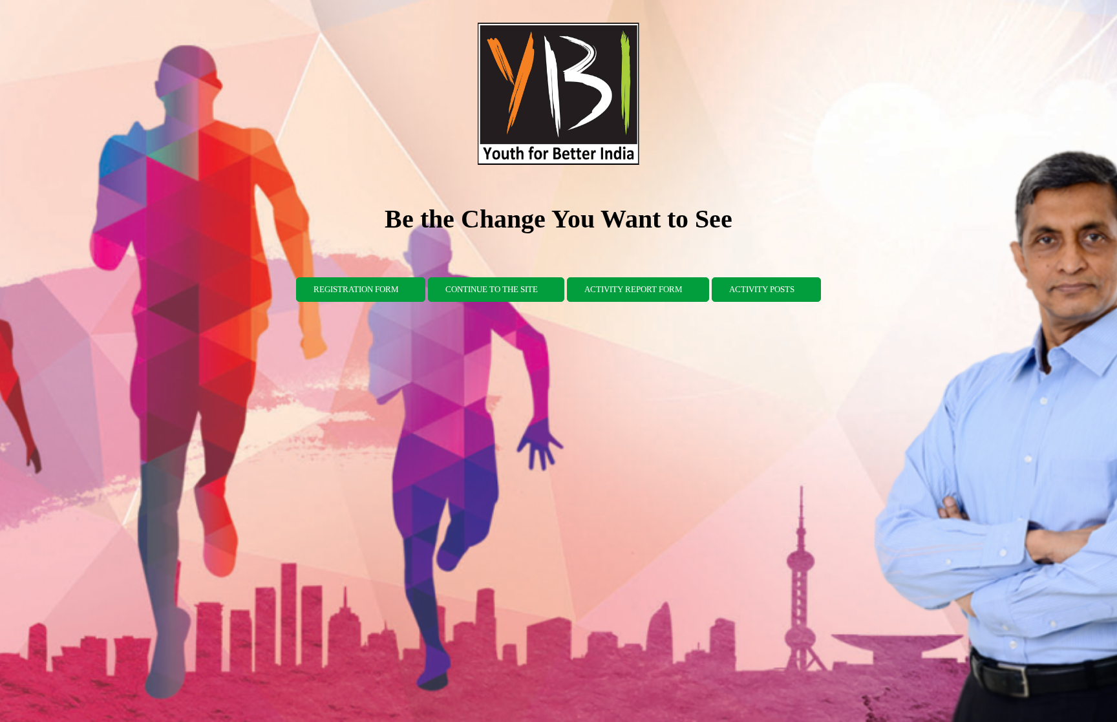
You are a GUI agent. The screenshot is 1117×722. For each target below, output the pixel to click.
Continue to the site (491, 289)
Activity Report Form (633, 289)
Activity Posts (761, 289)
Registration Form (356, 289)
